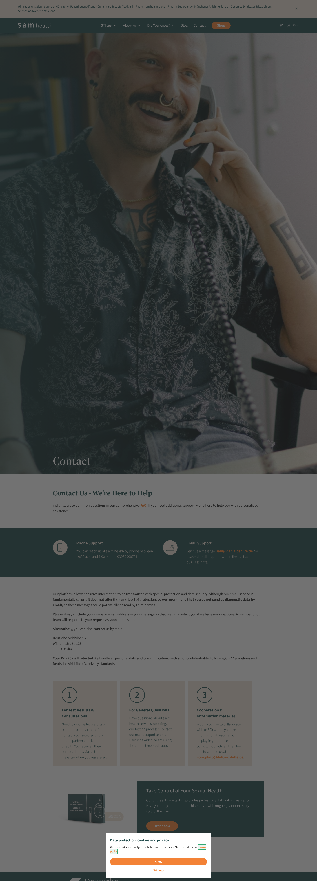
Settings (158, 870)
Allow (158, 862)
